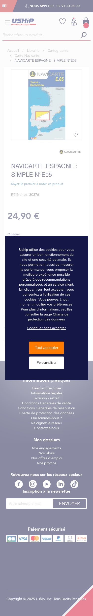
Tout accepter (46, 348)
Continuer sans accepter (46, 328)
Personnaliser (46, 362)
